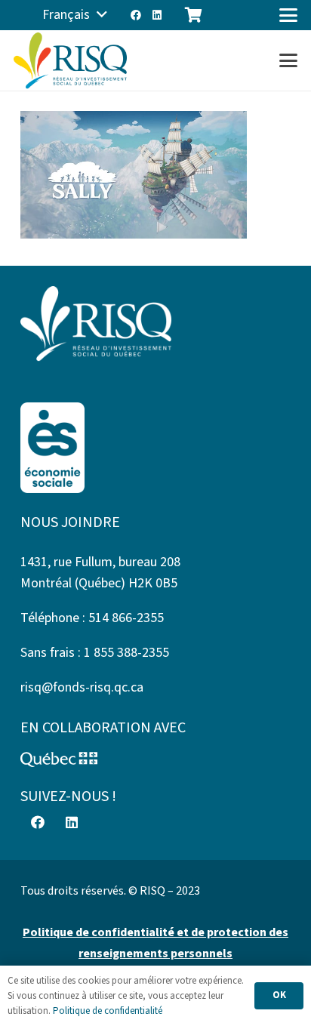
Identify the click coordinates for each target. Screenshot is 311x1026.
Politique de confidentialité (107, 1011)
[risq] (70, 60)
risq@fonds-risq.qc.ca (81, 687)
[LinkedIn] (157, 15)
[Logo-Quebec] (155, 759)
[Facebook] (135, 15)
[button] (74, 15)
